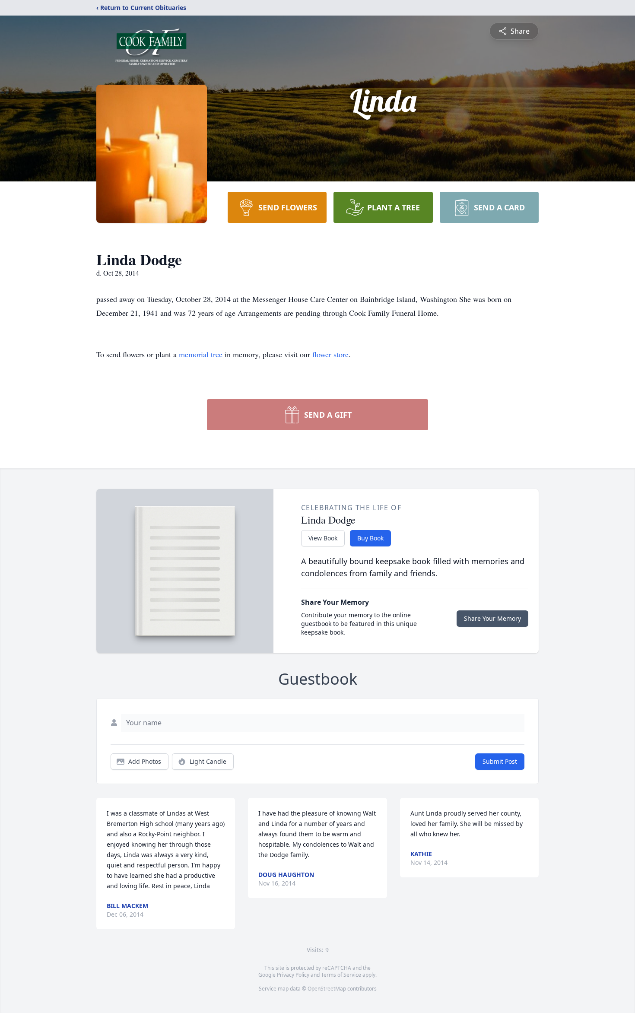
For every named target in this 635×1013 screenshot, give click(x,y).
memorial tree (200, 354)
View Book (322, 538)
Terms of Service (341, 974)
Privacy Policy (293, 974)
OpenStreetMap (327, 988)
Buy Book (370, 538)
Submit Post (500, 761)
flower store (330, 354)
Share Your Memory (492, 618)
